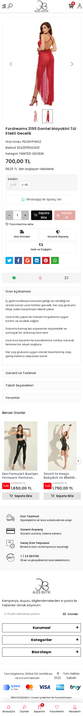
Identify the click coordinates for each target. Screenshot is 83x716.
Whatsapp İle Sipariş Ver (44, 199)
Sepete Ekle (44, 215)
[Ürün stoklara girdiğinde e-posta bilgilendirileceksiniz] (41, 278)
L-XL (25, 185)
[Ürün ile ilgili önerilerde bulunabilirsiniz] (67, 278)
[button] (11, 63)
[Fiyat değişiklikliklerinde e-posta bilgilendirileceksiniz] (15, 278)
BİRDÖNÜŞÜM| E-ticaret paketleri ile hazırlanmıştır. (41, 697)
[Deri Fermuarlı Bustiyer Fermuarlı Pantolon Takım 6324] (20, 446)
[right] (78, 461)
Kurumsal (41, 627)
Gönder (72, 614)
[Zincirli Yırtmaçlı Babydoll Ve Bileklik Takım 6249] (62, 446)
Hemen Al (66, 215)
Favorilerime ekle (21, 224)
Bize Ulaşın (41, 652)
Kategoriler (41, 639)
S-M (13, 185)
